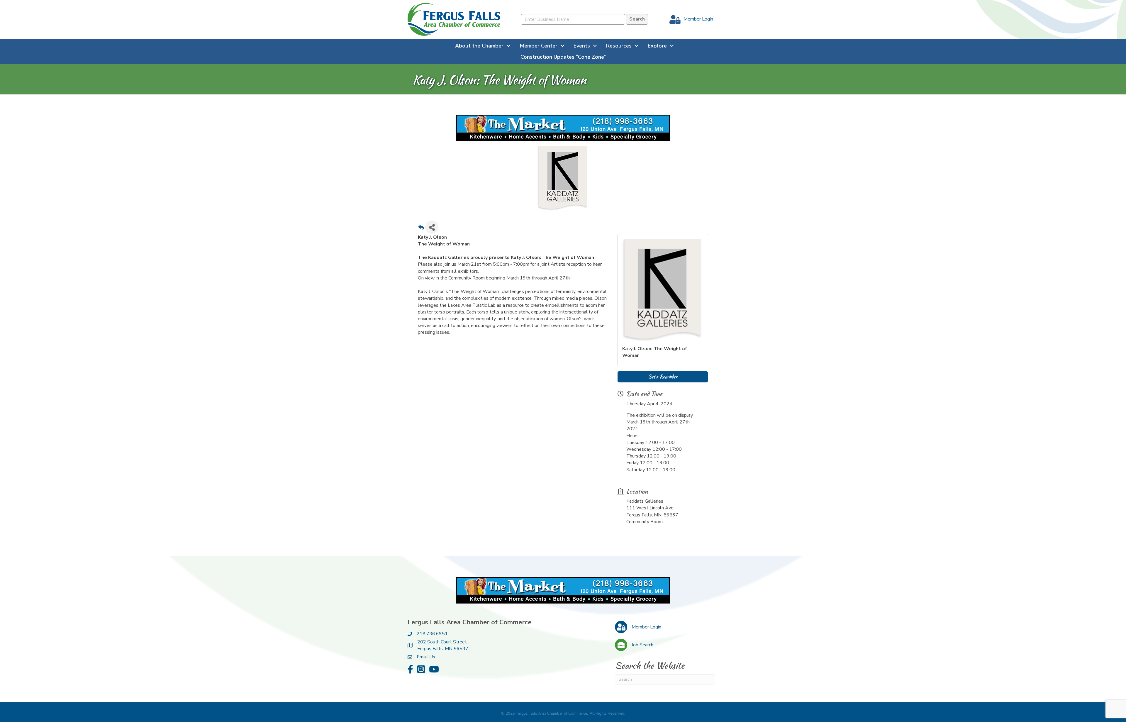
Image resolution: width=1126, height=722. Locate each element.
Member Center (538, 45)
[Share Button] (431, 227)
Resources (619, 45)
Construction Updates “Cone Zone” (563, 56)
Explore (657, 45)
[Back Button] (421, 229)
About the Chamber (479, 45)
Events (582, 45)
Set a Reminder (662, 376)
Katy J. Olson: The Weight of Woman (654, 352)
